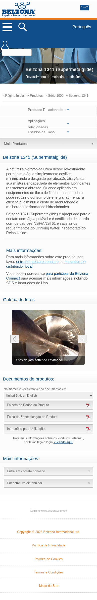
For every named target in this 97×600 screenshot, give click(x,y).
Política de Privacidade (48, 545)
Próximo (82, 339)
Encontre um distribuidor (24, 483)
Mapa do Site (48, 586)
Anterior (14, 339)
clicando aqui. (63, 442)
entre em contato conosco (37, 261)
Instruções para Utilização (26, 429)
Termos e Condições (48, 572)
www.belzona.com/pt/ (18, 9)
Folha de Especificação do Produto (32, 417)
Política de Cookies (49, 559)
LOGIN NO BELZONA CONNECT (5, 47)
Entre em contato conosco (26, 471)
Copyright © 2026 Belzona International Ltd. (48, 532)
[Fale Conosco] (74, 9)
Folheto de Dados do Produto (28, 405)
